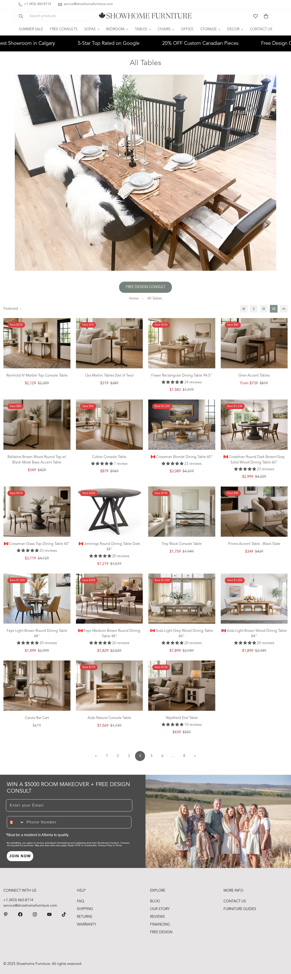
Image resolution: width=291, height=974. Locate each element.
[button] (266, 16)
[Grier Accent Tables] (254, 343)
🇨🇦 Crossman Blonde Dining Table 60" (182, 457)
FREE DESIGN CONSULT (145, 287)
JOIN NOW (20, 856)
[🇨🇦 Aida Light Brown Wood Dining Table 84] (254, 599)
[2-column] (254, 309)
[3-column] (264, 309)
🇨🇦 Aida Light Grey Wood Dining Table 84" (181, 633)
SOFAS (90, 29)
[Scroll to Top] (282, 949)
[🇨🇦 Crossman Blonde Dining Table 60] (181, 425)
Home (133, 298)
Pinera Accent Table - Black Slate (254, 544)
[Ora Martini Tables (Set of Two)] (109, 343)
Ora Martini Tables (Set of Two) (109, 375)
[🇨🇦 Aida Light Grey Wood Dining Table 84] (181, 599)
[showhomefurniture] (5, 914)
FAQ (80, 901)
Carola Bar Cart (37, 718)
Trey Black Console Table (182, 544)
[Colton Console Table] (109, 425)
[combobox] (15, 822)
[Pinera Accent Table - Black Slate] (254, 511)
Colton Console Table (109, 457)
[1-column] (244, 309)
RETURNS (84, 917)
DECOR (233, 29)
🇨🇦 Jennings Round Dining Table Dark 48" (109, 546)
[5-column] (284, 309)
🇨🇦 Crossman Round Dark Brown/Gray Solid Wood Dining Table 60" (254, 459)
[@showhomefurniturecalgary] (64, 914)
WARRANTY (86, 924)
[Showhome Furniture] (145, 16)
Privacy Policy (105, 845)
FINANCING (160, 924)
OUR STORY (160, 909)
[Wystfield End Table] (181, 685)
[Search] (21, 16)
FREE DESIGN (161, 932)
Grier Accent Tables (254, 375)
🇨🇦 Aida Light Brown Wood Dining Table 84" (254, 633)
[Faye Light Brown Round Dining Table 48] (36, 599)
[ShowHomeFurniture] (20, 914)
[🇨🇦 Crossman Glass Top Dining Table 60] (36, 511)
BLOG (155, 901)
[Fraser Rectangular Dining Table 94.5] (181, 343)
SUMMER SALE (31, 29)
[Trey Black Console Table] (181, 511)
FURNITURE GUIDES (239, 909)
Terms (118, 845)
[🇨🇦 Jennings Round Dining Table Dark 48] (109, 511)
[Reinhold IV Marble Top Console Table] (36, 343)
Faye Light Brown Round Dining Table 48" (37, 633)
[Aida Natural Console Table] (109, 685)
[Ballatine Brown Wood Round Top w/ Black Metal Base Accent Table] (36, 425)
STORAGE (208, 29)
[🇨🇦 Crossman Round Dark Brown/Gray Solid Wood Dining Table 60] (254, 425)
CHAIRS (164, 29)
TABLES (141, 29)
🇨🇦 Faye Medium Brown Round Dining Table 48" (109, 633)
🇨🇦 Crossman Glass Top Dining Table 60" (37, 544)
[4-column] (274, 309)
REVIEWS (157, 917)
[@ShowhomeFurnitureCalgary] (49, 914)
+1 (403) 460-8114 (18, 900)
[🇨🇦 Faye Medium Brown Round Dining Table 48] (109, 599)
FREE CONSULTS (64, 29)
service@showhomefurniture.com (30, 906)
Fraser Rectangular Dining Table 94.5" (181, 375)
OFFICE (187, 29)
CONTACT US (261, 29)
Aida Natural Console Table (109, 718)
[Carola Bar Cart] (36, 685)
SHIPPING (85, 909)
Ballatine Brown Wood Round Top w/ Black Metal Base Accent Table (37, 459)
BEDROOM (115, 29)
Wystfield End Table (182, 718)
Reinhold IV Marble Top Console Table (37, 375)
